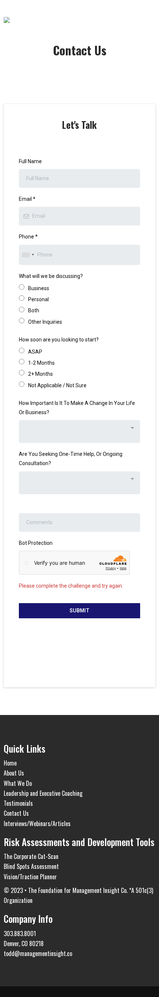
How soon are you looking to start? (59, 340)
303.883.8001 (20, 933)
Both (33, 310)
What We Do (18, 783)
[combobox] (27, 255)
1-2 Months (41, 363)
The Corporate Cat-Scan (31, 856)
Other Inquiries (45, 322)
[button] (153, 20)
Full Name (30, 161)
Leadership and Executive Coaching (43, 793)
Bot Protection (36, 543)
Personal (38, 299)
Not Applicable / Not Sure (57, 385)
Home (10, 763)
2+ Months (40, 374)
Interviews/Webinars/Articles (37, 823)
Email (27, 199)
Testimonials (18, 803)
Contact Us (16, 813)
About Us (14, 773)
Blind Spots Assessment (31, 866)
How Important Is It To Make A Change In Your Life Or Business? (77, 407)
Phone (28, 237)
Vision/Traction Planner (30, 876)
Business (38, 288)
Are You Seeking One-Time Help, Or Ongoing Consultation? (70, 458)
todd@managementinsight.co (38, 953)
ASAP (35, 352)
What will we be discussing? (51, 276)
